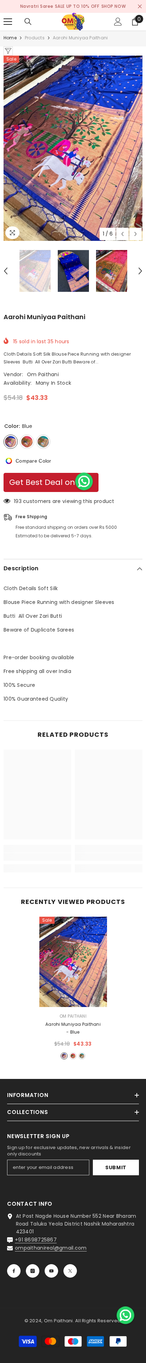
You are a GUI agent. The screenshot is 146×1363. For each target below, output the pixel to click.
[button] (122, 234)
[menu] (8, 21)
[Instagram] (32, 1271)
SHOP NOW (113, 6)
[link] (37, 857)
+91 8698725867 (36, 1239)
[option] (73, 148)
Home (10, 38)
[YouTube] (51, 1271)
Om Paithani (43, 374)
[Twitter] (70, 1271)
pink (73, 1055)
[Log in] (118, 22)
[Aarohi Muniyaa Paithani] (73, 962)
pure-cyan (81, 1055)
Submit (116, 1167)
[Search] (28, 21)
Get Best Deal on (42, 482)
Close (139, 6)
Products (35, 38)
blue (64, 1055)
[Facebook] (14, 1271)
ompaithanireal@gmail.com (51, 1247)
